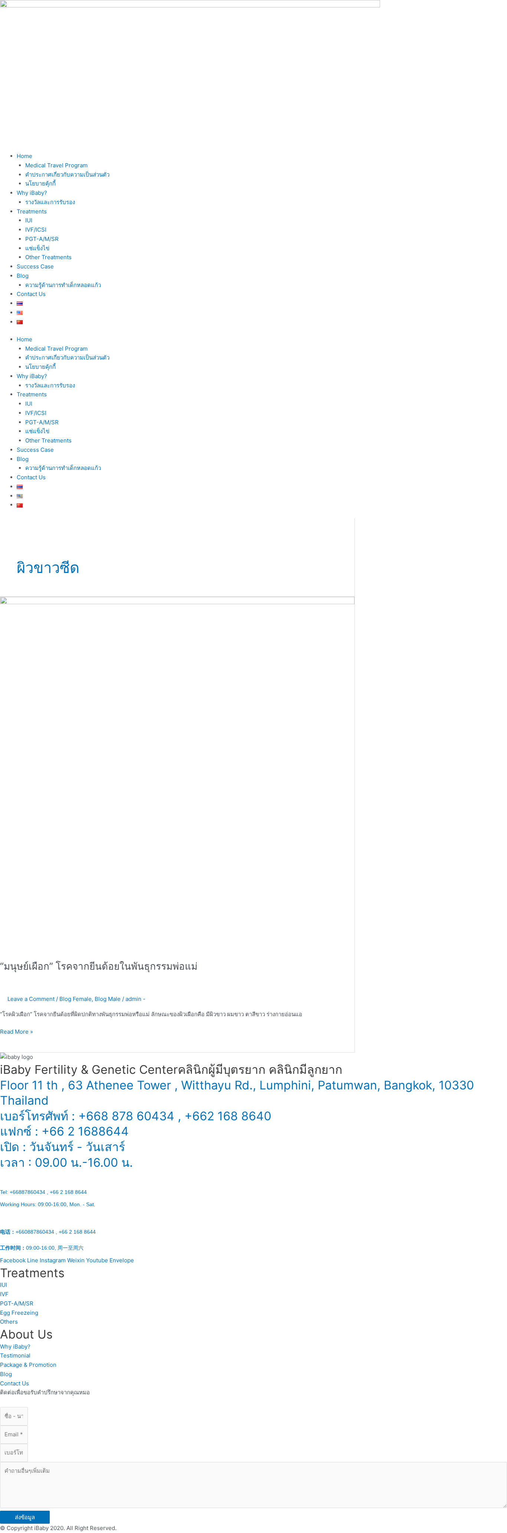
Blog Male (108, 998)
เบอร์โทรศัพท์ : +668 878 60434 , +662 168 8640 (135, 1116)
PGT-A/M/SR (42, 238)
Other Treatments (48, 257)
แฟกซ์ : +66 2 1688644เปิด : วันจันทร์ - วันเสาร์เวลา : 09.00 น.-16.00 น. (66, 1187)
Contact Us (31, 293)
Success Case (35, 266)
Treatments (32, 211)
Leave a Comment (31, 998)
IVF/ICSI (35, 229)
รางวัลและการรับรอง (50, 202)
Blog (23, 275)
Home (24, 156)
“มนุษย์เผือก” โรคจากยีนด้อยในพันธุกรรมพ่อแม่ (98, 966)
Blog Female (75, 998)
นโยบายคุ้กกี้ (40, 183)
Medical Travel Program (56, 165)
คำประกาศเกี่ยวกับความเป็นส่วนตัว (67, 174)
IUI (28, 220)
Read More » (16, 1031)
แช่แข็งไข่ (37, 248)
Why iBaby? (32, 192)
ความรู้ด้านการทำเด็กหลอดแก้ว (63, 285)
